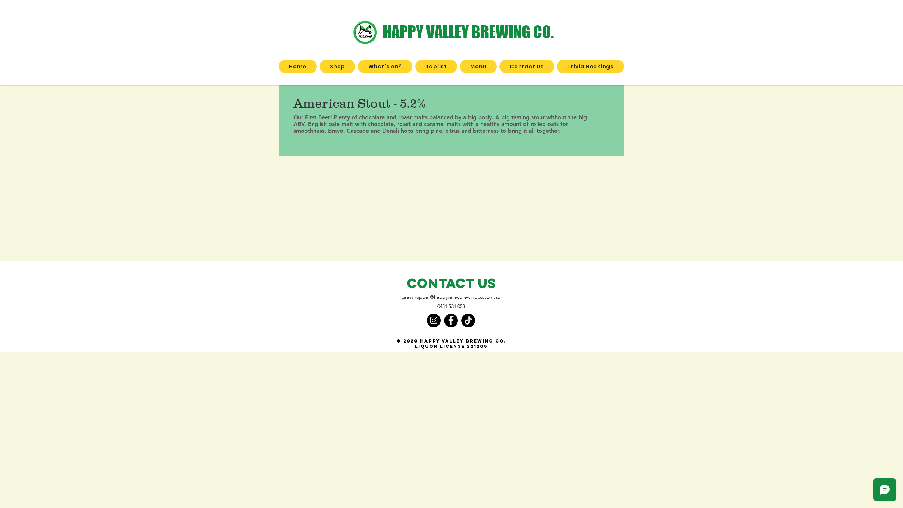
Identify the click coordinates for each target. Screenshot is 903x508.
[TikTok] (468, 320)
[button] (337, 66)
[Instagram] (434, 320)
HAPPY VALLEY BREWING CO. (468, 31)
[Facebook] (451, 320)
